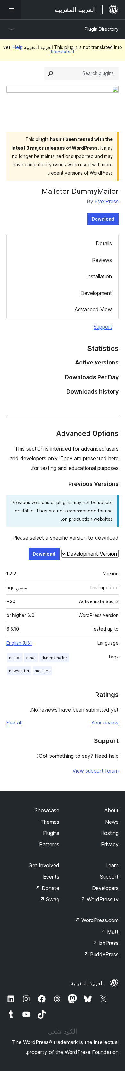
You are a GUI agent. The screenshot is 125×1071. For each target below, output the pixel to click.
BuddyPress (101, 954)
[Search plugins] (50, 73)
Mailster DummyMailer (80, 191)
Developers (105, 888)
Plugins (51, 833)
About (111, 810)
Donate (47, 888)
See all (14, 722)
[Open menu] (10, 9)
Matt (110, 931)
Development (96, 293)
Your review (105, 722)
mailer (15, 657)
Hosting (109, 833)
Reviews (102, 260)
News (112, 822)
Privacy (110, 844)
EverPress (107, 201)
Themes (49, 822)
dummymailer (54, 657)
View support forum (95, 770)
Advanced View (93, 309)
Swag (49, 899)
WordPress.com (97, 920)
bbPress (106, 943)
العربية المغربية (87, 983)
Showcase (47, 810)
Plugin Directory (102, 29)
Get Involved (44, 865)
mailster (42, 670)
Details (104, 243)
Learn (112, 865)
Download (103, 219)
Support (103, 326)
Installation (99, 276)
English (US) (19, 643)
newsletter (19, 670)
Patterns (49, 844)
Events (51, 876)
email (31, 657)
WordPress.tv (99, 899)
